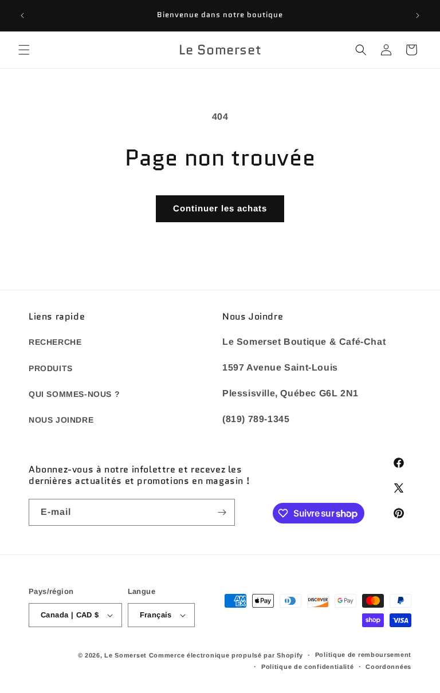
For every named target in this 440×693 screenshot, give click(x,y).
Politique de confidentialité (307, 666)
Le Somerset (125, 655)
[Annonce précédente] (22, 15)
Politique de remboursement (363, 654)
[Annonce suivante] (417, 15)
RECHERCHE (55, 341)
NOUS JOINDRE (61, 419)
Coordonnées (388, 666)
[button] (24, 49)
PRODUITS (51, 368)
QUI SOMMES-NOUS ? (74, 394)
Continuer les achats (220, 208)
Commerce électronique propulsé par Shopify (226, 655)
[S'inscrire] (221, 512)
